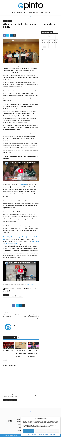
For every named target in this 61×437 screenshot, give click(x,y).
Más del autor (21, 338)
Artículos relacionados (10, 338)
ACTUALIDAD (19, 12)
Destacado (10, 21)
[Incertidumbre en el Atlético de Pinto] (8, 345)
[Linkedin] (11, 35)
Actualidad (9, 19)
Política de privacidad (43, 434)
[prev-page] (4, 360)
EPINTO (13, 12)
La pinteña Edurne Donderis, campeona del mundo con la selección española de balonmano (33, 353)
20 (49, 45)
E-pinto (6, 29)
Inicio (4, 19)
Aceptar (28, 431)
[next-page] (6, 360)
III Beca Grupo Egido (8, 296)
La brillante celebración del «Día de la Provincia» (11, 315)
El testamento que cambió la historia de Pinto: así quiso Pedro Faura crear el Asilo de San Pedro (20, 353)
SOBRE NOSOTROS (48, 12)
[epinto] (30, 5)
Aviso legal (52, 434)
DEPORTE (25, 12)
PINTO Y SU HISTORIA (33, 12)
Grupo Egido (23, 185)
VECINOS (41, 12)
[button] (58, 418)
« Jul (42, 51)
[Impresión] (14, 35)
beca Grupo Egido (13, 295)
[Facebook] (4, 35)
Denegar (40, 431)
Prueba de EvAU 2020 (17, 296)
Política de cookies (32, 434)
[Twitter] (7, 35)
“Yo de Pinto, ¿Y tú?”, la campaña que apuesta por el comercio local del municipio (30, 316)
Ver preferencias (53, 431)
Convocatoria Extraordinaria (24, 295)
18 (44, 45)
